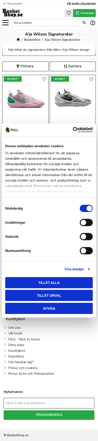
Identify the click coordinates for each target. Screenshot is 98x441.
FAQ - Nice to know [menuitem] (24, 339)
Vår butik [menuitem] (15, 333)
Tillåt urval (49, 295)
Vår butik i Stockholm (81, 3)
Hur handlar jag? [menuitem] (21, 362)
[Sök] (84, 23)
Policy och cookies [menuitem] (22, 367)
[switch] (86, 222)
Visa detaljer (74, 269)
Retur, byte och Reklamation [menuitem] (31, 373)
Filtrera (27, 66)
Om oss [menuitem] (14, 327)
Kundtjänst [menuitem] (17, 350)
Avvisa (49, 308)
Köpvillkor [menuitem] (16, 356)
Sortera (74, 66)
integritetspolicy (77, 423)
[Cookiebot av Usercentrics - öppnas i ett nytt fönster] (73, 130)
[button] (5, 23)
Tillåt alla (49, 282)
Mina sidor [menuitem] (16, 344)
